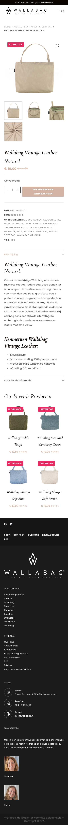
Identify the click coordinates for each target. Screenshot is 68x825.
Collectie (53, 219)
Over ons (33, 535)
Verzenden (10, 649)
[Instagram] (11, 524)
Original (9, 231)
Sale (19, 231)
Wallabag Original (29, 235)
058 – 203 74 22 (23, 705)
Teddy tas (9, 621)
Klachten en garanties (16, 653)
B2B (6, 539)
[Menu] (58, 10)
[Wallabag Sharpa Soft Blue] (18, 473)
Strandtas (9, 617)
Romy (7, 805)
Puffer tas (9, 606)
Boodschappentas (34, 219)
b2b (13, 240)
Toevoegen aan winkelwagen (43, 191)
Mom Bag (46, 227)
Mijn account (50, 535)
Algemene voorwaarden (17, 669)
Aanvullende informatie (17, 380)
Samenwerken (12, 657)
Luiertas (9, 223)
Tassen (53, 231)
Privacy (8, 665)
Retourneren (11, 645)
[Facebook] (5, 524)
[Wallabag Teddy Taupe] (18, 419)
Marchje (8, 776)
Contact (19, 535)
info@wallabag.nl (24, 715)
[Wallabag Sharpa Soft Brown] (50, 473)
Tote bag (10, 235)
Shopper (28, 231)
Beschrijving (11, 254)
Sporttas (41, 231)
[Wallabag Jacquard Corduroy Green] (50, 419)
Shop (7, 535)
